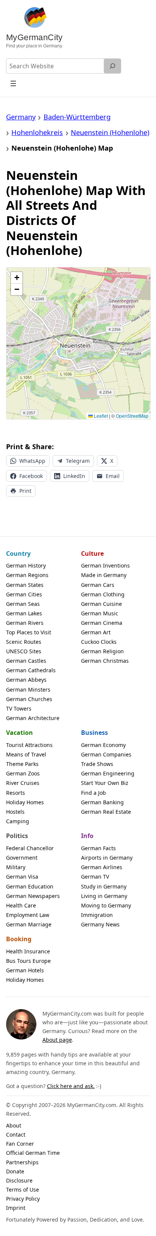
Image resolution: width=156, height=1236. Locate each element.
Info (87, 836)
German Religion (102, 651)
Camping (17, 821)
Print (25, 490)
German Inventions (105, 565)
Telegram (78, 460)
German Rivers (25, 622)
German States (25, 584)
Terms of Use (22, 1189)
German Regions (27, 575)
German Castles (26, 660)
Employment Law (27, 914)
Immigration (97, 914)
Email (113, 476)
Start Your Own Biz (104, 782)
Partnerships (22, 1162)
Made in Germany (103, 575)
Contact (15, 1134)
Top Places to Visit (28, 632)
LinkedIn (74, 476)
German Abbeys (26, 679)
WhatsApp (32, 460)
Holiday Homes (25, 802)
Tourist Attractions (29, 745)
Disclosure (19, 1180)
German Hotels (25, 970)
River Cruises (22, 782)
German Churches (29, 699)
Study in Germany (103, 886)
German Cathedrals (31, 670)
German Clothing (103, 594)
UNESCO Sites (23, 651)
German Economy (103, 745)
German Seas (23, 603)
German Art (96, 632)
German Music (99, 613)
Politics (17, 836)
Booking (18, 939)
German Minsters (28, 689)
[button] (16, 278)
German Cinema (101, 622)
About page (57, 1039)
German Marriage (28, 924)
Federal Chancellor (30, 848)
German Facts (98, 848)
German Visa (22, 876)
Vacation (19, 732)
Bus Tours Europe (28, 960)
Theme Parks (22, 763)
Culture (92, 553)
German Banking (102, 802)
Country (18, 553)
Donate (15, 1171)
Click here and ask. (71, 1086)
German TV (95, 876)
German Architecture (32, 718)
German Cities (24, 594)
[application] (78, 343)
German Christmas (105, 660)
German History (26, 565)
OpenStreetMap (132, 415)
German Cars (97, 584)
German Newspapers (33, 895)
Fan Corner (20, 1143)
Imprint (15, 1207)
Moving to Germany (106, 905)
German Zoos (23, 773)
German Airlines (101, 867)
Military (15, 867)
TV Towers (18, 708)
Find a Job (93, 792)
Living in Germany (104, 895)
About (13, 1125)
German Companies (106, 754)
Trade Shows (97, 763)
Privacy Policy (23, 1198)
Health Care (21, 905)
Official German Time (33, 1152)
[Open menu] (13, 83)
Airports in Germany (107, 857)
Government (21, 857)
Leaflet (100, 415)
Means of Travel (26, 754)
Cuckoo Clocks (99, 641)
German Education (29, 886)
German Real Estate (106, 811)
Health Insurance (28, 951)
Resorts (15, 792)
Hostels (15, 811)
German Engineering (107, 773)
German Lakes (24, 613)
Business (94, 732)
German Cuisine (101, 603)
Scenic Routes (23, 641)
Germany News (100, 924)
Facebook (31, 476)
